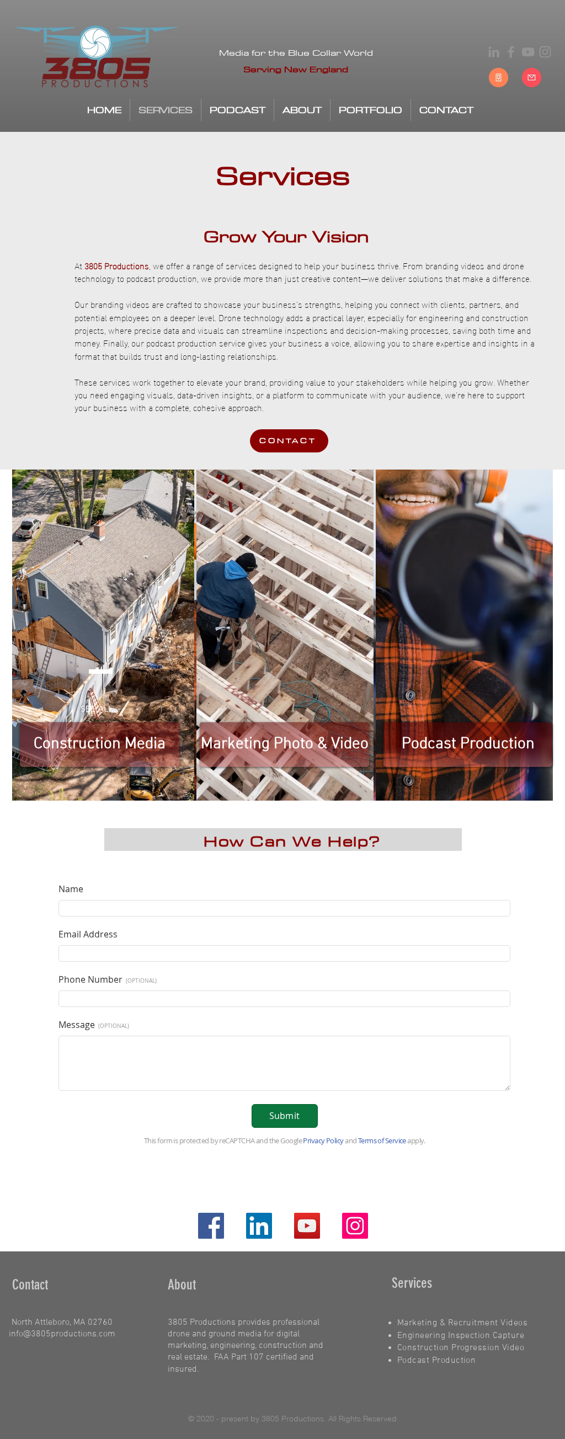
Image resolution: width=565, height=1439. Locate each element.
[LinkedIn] (494, 52)
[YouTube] (528, 52)
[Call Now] (498, 77)
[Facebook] (511, 52)
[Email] (531, 77)
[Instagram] (545, 52)
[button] (100, 709)
